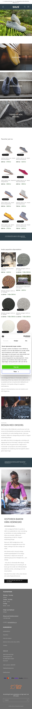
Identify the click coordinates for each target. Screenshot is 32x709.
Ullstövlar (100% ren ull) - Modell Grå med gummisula (23, 203)
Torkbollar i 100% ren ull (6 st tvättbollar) (7, 269)
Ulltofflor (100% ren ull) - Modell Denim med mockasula (23, 159)
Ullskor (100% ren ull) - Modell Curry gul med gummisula (7, 225)
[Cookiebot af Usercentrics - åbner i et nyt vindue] (23, 336)
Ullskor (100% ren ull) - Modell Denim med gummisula (7, 203)
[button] (3, 7)
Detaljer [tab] (16, 340)
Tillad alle (16, 367)
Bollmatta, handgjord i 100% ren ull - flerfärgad (8, 291)
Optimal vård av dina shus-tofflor (11, 642)
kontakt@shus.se (12, 622)
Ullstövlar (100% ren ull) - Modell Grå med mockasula (8, 159)
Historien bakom (7, 638)
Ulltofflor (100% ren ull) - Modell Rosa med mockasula (23, 181)
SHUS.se (13, 706)
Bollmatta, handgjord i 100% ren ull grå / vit (23, 313)
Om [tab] (26, 340)
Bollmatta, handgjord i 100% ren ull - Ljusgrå (23, 269)
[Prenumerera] (27, 700)
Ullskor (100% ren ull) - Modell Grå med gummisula (8, 181)
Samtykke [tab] (5, 340)
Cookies (5, 645)
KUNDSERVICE (6, 631)
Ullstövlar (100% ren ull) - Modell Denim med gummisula (23, 225)
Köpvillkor (5, 635)
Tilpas (15, 371)
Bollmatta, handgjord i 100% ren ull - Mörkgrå (8, 313)
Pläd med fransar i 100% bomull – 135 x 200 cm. (23, 287)
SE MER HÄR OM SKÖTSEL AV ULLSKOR (14, 581)
